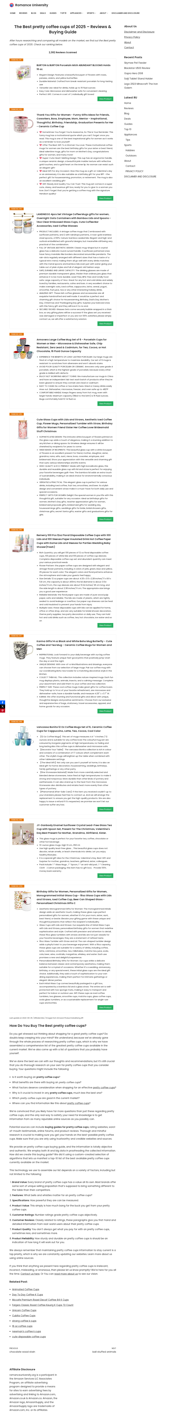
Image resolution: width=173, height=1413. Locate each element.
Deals (43, 13)
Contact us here (30, 1273)
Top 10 (63, 13)
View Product (105, 99)
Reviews (23, 13)
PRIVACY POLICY (134, 171)
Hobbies (130, 150)
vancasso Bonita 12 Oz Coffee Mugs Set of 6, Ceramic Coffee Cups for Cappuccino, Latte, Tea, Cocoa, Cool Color (74, 729)
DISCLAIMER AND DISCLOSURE (125, 13)
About (127, 42)
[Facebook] (2, 702)
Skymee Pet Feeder (135, 62)
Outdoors (131, 155)
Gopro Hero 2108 (133, 73)
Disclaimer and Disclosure (139, 32)
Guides (53, 13)
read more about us (66, 1273)
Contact (129, 47)
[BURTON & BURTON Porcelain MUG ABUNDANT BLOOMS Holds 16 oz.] (23, 72)
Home (12, 13)
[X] (2, 706)
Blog (33, 13)
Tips (128, 139)
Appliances (130, 134)
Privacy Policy (132, 37)
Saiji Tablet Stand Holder (138, 78)
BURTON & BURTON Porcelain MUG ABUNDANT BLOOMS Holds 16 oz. (73, 67)
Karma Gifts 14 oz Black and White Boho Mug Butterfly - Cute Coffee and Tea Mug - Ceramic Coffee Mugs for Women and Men (74, 645)
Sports (128, 145)
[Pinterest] (2, 711)
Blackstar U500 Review (137, 68)
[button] (82, 13)
